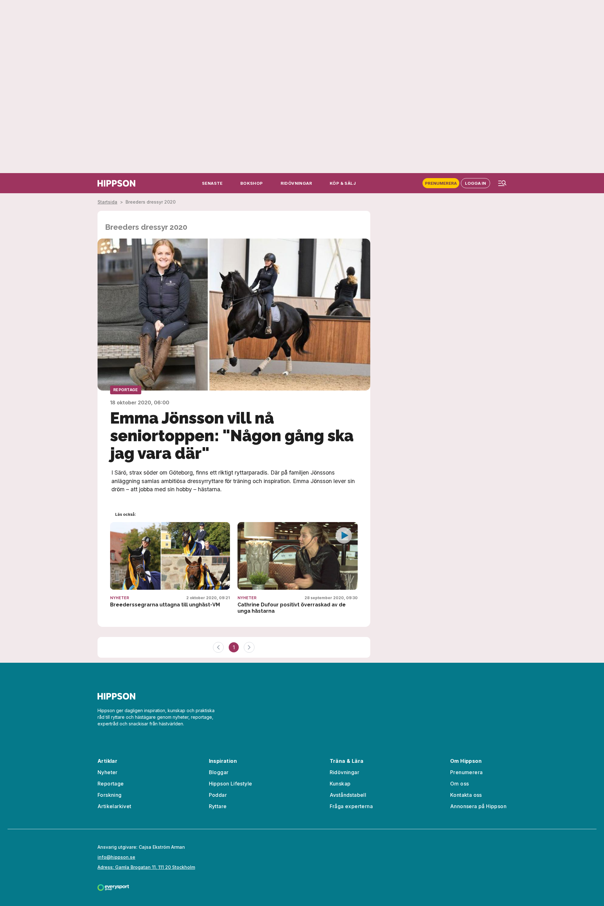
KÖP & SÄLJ (343, 183)
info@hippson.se (116, 857)
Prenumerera (441, 183)
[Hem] (116, 183)
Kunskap (340, 783)
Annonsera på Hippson (478, 806)
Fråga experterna (351, 806)
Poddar (218, 795)
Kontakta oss (466, 795)
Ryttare (218, 806)
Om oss (459, 783)
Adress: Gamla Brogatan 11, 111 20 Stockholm (146, 867)
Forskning (110, 795)
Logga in (475, 183)
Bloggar (219, 772)
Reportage (125, 389)
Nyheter (119, 598)
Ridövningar (344, 772)
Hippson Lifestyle (230, 783)
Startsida (107, 202)
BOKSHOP (251, 183)
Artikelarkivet (114, 806)
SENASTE (212, 183)
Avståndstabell (348, 795)
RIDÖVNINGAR (296, 183)
